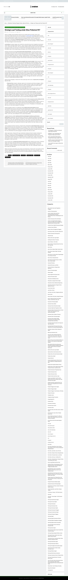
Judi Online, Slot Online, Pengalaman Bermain (55, 292)
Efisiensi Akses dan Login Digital (53, 237)
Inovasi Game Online (51, 288)
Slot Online (49, 444)
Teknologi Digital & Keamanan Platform (54, 518)
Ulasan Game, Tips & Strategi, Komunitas (54, 565)
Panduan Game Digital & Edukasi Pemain (54, 364)
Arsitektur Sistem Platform (52, 227)
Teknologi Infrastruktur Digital (53, 541)
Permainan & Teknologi (52, 403)
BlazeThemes (41, 578)
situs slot (49, 39)
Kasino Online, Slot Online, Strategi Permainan (55, 296)
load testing (23, 155)
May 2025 (49, 185)
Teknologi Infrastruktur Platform (53, 543)
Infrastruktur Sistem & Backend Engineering (55, 282)
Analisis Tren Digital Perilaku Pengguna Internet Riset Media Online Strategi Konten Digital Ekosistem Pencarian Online (55, 222)
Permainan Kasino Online (52, 405)
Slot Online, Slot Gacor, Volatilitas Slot (54, 457)
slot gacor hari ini (51, 64)
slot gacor (49, 56)
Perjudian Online (50, 401)
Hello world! (60, 150)
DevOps (9, 155)
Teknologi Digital (50, 516)
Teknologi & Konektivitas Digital (53, 512)
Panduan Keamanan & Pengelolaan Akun (54, 369)
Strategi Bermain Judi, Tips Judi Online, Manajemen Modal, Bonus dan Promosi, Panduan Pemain (54, 469)
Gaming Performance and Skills (53, 265)
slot (48, 35)
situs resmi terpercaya (51, 429)
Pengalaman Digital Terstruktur (53, 397)
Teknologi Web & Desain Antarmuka (54, 553)
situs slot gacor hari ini (52, 93)
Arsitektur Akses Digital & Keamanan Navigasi (55, 225)
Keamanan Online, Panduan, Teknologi (54, 314)
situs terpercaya (50, 85)
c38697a (7, 32)
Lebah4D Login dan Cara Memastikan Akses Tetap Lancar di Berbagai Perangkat (44, 1)
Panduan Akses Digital (51, 356)
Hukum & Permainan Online (52, 276)
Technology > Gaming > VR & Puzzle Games (55, 492)
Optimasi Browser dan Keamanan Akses (54, 351)
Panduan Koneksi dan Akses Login (53, 376)
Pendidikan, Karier (51, 395)
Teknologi (49, 494)
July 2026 (49, 156)
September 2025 (50, 177)
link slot (49, 52)
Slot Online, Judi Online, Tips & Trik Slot (54, 450)
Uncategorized (50, 570)
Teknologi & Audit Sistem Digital (53, 499)
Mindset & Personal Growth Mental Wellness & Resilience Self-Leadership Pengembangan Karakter (55, 341)
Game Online (50, 247)
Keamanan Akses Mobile (52, 303)
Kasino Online (50, 294)
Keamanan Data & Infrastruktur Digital (54, 305)
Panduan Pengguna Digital (52, 388)
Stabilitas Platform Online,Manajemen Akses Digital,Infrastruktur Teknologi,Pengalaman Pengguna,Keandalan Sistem (55, 465)
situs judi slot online (51, 427)
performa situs (37, 155)
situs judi (49, 423)
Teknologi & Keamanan (51, 503)
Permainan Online (51, 407)
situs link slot (50, 60)
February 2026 (50, 166)
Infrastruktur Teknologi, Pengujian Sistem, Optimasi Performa (15, 27)
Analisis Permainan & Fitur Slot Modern (54, 218)
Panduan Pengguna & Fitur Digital (53, 386)
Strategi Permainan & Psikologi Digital (54, 483)
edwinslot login (50, 235)
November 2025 (50, 173)
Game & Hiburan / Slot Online (53, 241)
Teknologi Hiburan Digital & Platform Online (55, 533)
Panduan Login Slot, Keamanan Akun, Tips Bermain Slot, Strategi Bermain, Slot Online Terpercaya (55, 383)
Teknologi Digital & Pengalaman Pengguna (55, 520)
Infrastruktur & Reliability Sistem (53, 278)
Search (48, 122)
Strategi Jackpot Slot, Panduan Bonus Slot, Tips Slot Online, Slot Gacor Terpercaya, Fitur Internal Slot (55, 478)
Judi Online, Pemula (51, 290)
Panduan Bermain (51, 358)
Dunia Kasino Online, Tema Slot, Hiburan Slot (55, 231)
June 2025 (49, 183)
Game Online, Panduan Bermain (53, 257)
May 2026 (49, 160)
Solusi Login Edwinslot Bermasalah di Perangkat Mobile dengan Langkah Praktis (20, 17)
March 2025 (50, 189)
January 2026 (50, 168)
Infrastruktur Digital (16, 155)
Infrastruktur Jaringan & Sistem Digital (54, 280)
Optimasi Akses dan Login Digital (53, 349)
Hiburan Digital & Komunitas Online (53, 274)
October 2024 (50, 200)
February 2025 (50, 191)
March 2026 (50, 164)
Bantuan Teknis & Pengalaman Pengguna (54, 229)
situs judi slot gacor (51, 425)
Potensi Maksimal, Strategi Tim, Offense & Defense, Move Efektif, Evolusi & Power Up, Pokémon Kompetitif (55, 417)
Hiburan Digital (50, 272)
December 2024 (50, 195)
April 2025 (49, 187)
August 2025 (50, 179)
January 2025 (50, 193)
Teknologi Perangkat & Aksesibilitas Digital (55, 545)
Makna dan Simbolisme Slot (52, 332)
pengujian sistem (30, 155)
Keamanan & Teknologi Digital (53, 301)
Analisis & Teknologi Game (52, 211)
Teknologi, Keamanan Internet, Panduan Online (55, 555)
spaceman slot (50, 110)
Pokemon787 (7, 157)
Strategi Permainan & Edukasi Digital (54, 481)
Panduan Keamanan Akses (52, 371)
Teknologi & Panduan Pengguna (53, 514)
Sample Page (32, 12)
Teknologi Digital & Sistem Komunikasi (54, 522)
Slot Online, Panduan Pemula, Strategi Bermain (55, 452)
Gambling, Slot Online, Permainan (53, 239)
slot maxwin (50, 114)
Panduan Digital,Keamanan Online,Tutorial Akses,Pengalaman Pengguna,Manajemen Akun (55, 361)
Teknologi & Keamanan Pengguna (53, 510)
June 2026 (49, 158)
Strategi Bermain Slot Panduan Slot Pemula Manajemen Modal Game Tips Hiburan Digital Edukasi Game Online (55, 474)
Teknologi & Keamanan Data (52, 505)
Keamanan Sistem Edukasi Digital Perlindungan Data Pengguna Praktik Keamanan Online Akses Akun (54, 319)
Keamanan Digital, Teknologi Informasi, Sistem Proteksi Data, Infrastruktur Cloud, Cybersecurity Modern (55, 311)
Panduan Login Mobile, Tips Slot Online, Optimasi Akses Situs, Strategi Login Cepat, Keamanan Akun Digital (55, 379)
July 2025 (49, 181)
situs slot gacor (50, 43)
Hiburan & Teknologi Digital (52, 270)
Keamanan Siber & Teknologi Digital (54, 316)
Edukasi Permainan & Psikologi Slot (54, 233)
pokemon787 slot (29, 35)
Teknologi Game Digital (52, 527)
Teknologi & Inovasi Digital (52, 501)
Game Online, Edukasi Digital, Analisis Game (55, 249)
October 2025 (50, 175)
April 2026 (49, 162)
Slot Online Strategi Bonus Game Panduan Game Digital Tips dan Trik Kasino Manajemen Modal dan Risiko (55, 447)
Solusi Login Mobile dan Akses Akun (54, 462)
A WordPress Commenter (52, 150)
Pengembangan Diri (51, 399)
